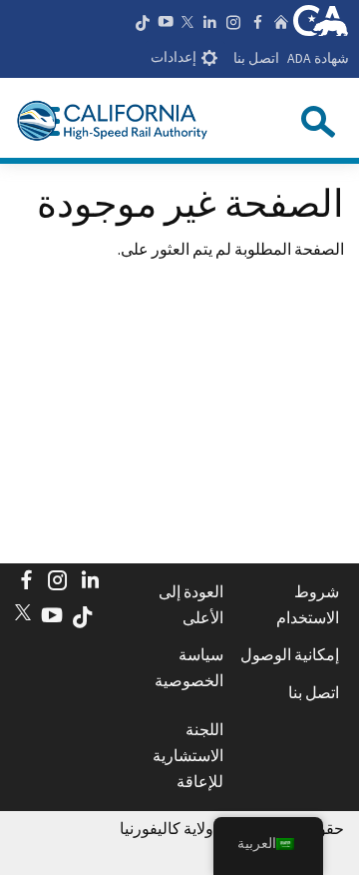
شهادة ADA (318, 58)
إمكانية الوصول (289, 654)
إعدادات (173, 57)
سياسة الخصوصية (189, 667)
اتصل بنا (256, 58)
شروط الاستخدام (307, 604)
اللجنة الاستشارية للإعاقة (188, 754)
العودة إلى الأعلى (191, 604)
